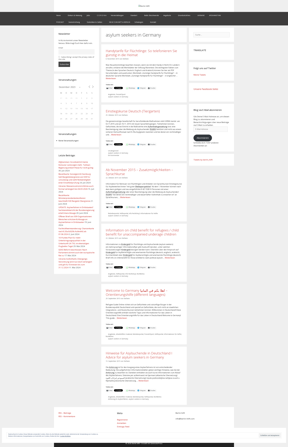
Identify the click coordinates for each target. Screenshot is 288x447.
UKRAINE (201, 15)
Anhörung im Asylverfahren (118, 399)
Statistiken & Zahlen (94, 22)
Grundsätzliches (184, 15)
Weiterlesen (111, 78)
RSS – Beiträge (64, 413)
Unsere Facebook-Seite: (206, 89)
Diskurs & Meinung (75, 15)
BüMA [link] (152, 129)
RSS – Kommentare (66, 416)
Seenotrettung (74, 22)
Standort (133, 15)
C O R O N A (101, 15)
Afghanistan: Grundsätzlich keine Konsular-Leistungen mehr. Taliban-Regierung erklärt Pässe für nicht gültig (75, 165)
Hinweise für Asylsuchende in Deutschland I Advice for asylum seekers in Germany (139, 355)
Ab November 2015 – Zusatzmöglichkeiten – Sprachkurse (139, 171)
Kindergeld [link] (125, 244)
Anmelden (121, 423)
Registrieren (122, 419)
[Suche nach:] (212, 34)
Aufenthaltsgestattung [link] (157, 126)
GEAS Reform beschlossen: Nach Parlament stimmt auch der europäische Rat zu (76, 252)
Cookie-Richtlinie (65, 436)
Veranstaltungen (117, 15)
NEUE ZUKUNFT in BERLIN (119, 22)
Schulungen (139, 22)
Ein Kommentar (113, 155)
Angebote (167, 15)
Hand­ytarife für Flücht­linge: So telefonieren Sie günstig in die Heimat (141, 52)
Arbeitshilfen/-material (124, 334)
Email (60, 48)
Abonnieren (203, 137)
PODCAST (60, 22)
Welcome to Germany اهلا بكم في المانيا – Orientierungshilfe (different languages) (136, 292)
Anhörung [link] (113, 367)
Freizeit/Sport (120, 94)
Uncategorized (113, 151)
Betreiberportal (113, 213)
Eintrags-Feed (123, 426)
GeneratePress (156, 443)
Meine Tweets (200, 74)
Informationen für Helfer (149, 213)
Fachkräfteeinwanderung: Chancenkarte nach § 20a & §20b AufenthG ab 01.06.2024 (76, 231)
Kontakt (153, 22)
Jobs (88, 15)
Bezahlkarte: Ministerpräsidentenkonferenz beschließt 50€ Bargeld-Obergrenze (74, 198)
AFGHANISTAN (215, 15)
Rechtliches (141, 274)
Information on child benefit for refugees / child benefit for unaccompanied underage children (142, 232)
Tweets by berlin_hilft (203, 159)
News (58, 15)
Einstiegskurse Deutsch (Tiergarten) (133, 111)
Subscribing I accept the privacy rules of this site (76, 58)
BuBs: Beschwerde (151, 15)
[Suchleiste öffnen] (230, 22)
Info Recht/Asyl (134, 213)
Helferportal (124, 213)
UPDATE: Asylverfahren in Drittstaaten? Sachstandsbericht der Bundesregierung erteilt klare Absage (76, 210)
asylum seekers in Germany (118, 97)
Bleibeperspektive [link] (143, 186)
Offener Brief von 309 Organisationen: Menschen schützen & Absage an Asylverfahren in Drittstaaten (75, 219)
